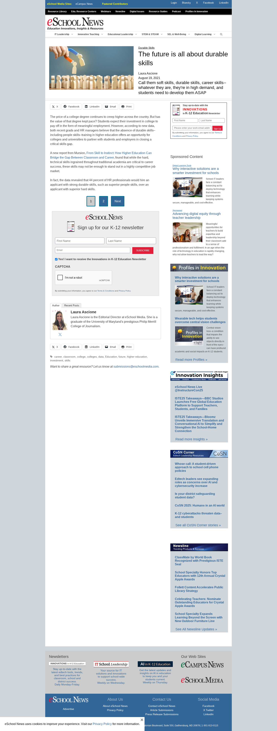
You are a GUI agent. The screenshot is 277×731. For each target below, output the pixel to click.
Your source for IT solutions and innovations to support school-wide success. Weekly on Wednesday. (111, 676)
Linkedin (208, 714)
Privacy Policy (124, 291)
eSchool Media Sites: (59, 3)
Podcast (176, 11)
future (122, 356)
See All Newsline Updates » (196, 629)
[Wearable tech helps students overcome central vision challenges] (189, 344)
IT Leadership (62, 34)
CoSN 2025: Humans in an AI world (200, 505)
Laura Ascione (83, 312)
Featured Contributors (115, 3)
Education (111, 356)
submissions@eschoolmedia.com (135, 366)
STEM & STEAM (150, 34)
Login (174, 2)
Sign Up (217, 129)
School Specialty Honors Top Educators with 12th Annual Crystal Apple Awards (200, 576)
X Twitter (208, 710)
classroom (69, 356)
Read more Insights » (191, 439)
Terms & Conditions (105, 291)
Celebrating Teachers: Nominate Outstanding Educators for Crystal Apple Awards (199, 602)
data (101, 356)
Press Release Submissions (161, 714)
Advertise (68, 708)
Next (118, 201)
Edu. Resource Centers (83, 11)
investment (56, 360)
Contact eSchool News (161, 705)
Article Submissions (161, 710)
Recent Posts (71, 305)
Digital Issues (137, 11)
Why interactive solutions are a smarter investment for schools (197, 279)
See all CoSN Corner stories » (198, 525)
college (81, 356)
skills (67, 360)
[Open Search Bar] (221, 34)
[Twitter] (60, 334)
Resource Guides (158, 11)
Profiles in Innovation (196, 11)
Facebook (208, 705)
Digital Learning (203, 34)
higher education (137, 356)
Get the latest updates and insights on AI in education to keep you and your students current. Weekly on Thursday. (155, 676)
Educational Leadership (120, 34)
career (58, 356)
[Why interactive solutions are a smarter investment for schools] (188, 195)
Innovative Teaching (88, 34)
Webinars (106, 11)
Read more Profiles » (191, 360)
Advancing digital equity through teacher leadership (197, 216)
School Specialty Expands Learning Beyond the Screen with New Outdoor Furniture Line (199, 617)
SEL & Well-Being (176, 34)
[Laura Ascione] (60, 329)
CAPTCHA (62, 266)
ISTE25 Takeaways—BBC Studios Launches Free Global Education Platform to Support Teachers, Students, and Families (199, 404)
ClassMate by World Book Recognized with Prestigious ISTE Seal (199, 561)
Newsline (120, 11)
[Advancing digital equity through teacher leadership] (188, 240)
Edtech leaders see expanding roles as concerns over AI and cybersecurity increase (196, 482)
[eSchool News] (75, 23)
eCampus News (84, 3)
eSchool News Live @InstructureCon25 (189, 388)
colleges (92, 356)
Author (55, 305)
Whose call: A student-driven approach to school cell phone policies (196, 467)
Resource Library (57, 11)
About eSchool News (115, 705)
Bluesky (186, 2)
